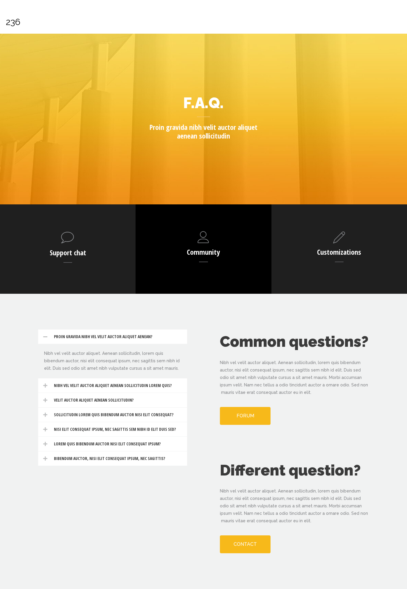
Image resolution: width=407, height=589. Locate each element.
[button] (112, 337)
